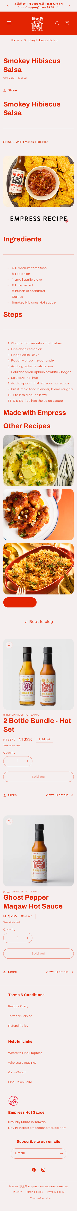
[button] (8, 23)
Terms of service (40, 1198)
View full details (57, 795)
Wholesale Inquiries (22, 1062)
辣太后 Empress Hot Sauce (36, 1186)
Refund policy (34, 1192)
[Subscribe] (61, 1153)
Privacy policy (55, 1192)
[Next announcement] (69, 5)
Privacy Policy (18, 1006)
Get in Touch (17, 1072)
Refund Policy (18, 1025)
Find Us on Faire (20, 1082)
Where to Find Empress (25, 1053)
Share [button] (12, 90)
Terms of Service (20, 1016)
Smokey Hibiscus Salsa (40, 40)
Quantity (9, 752)
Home (15, 40)
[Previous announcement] (7, 5)
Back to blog (41, 622)
